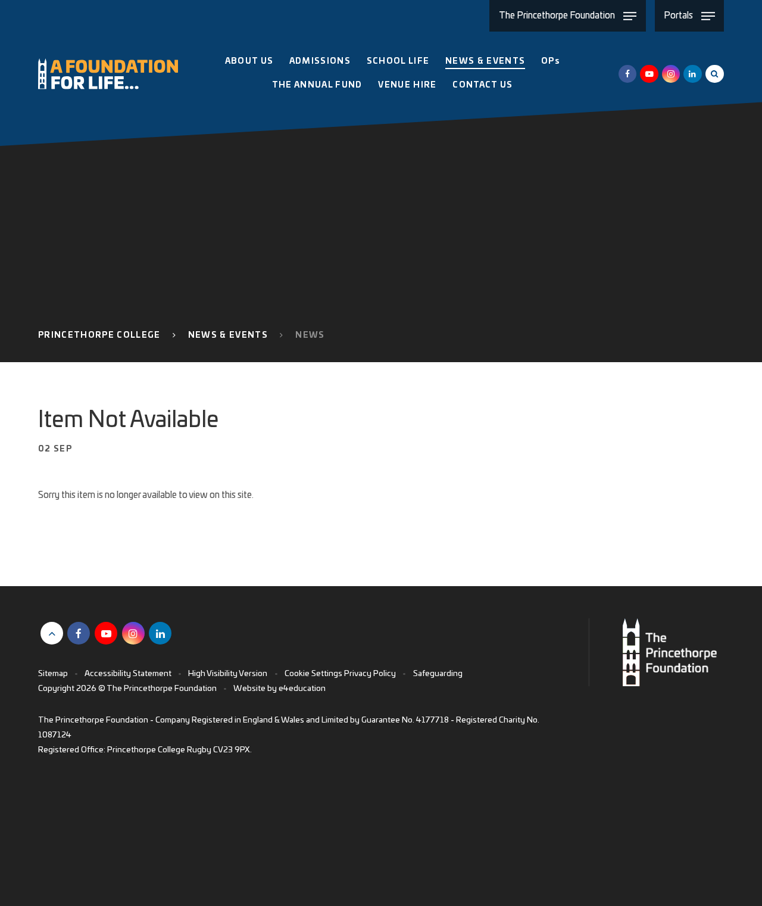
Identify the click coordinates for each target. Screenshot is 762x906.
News (309, 335)
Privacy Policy (370, 674)
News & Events (228, 335)
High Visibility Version (227, 674)
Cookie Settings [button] (313, 674)
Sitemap (53, 674)
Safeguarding (438, 674)
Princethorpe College (99, 335)
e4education (302, 688)
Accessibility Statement (128, 674)
